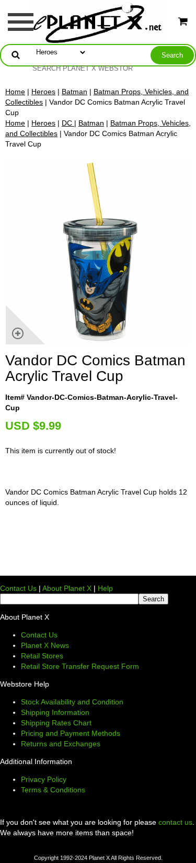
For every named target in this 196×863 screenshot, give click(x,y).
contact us (175, 822)
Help (105, 588)
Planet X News (45, 645)
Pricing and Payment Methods (70, 733)
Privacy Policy (43, 779)
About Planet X (66, 588)
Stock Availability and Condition (72, 702)
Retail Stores (42, 656)
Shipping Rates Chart (56, 723)
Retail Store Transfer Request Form (80, 666)
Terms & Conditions (53, 790)
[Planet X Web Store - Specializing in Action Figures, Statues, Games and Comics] (98, 21)
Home (15, 91)
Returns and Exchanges (60, 743)
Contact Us (18, 588)
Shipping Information (55, 712)
